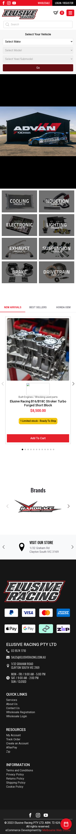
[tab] (12, 307)
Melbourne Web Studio (56, 830)
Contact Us (13, 708)
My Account (13, 735)
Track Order (13, 739)
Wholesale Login (16, 716)
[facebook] (3, 3)
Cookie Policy (14, 786)
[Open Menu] (70, 13)
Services (11, 700)
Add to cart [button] (38, 438)
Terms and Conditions (19, 770)
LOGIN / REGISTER (64, 3)
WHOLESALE (44, 3)
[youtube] (14, 3)
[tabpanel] (38, 384)
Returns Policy (15, 778)
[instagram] (9, 3)
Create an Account (17, 743)
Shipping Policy (15, 782)
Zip (8, 751)
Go (38, 67)
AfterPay (11, 747)
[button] (73, 384)
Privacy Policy (15, 774)
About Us (11, 704)
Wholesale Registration (20, 712)
